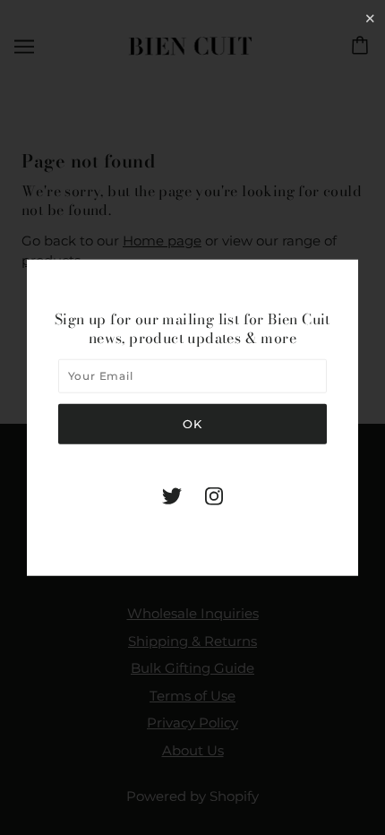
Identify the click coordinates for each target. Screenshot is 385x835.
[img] (172, 495)
